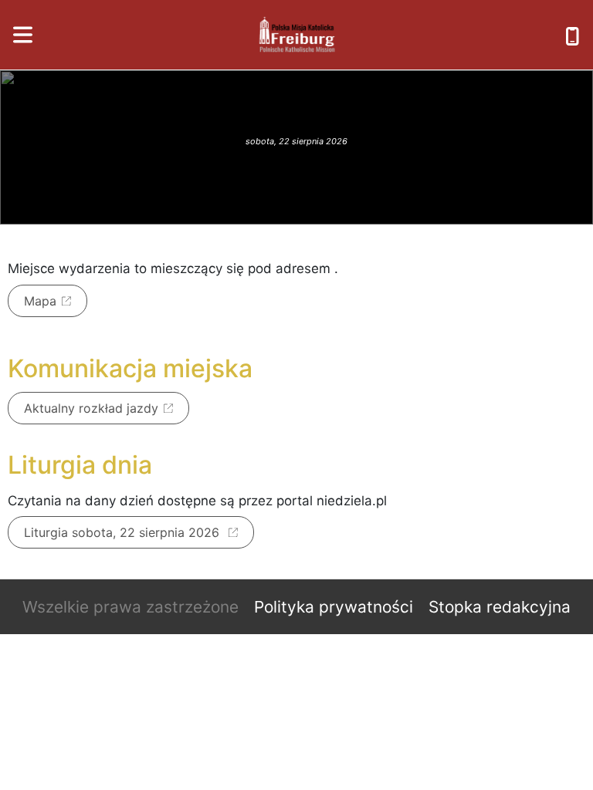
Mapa (40, 301)
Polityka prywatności (333, 606)
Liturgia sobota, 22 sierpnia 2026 (123, 532)
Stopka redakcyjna (500, 606)
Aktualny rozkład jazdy (91, 408)
